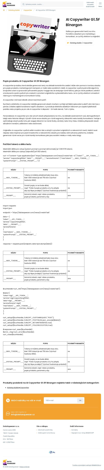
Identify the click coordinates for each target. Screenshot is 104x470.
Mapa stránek (24, 467)
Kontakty (75, 430)
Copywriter (28, 10)
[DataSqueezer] (4, 10)
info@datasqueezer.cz (23, 414)
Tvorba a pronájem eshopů (82, 465)
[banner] (10, 5)
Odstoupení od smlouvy (46, 433)
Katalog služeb (14, 10)
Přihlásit (80, 400)
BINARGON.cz (96, 465)
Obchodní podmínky (45, 430)
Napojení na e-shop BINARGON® (83, 433)
